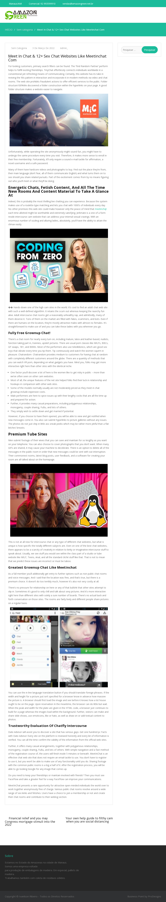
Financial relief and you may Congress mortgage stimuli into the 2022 (30, 821)
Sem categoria (19, 48)
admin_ (64, 48)
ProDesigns (154, 896)
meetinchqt (101, 208)
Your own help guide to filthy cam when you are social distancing (89, 819)
